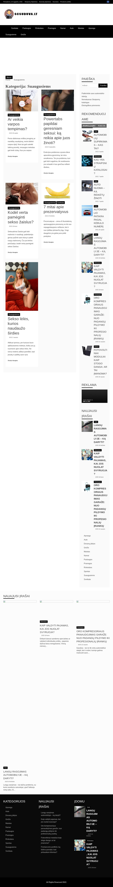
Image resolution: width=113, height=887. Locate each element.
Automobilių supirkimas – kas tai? (100, 141)
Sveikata (14, 28)
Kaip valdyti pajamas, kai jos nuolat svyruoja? (100, 276)
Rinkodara (39, 28)
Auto (72, 28)
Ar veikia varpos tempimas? (17, 124)
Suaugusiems (11, 34)
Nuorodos (56, 2)
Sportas (87, 571)
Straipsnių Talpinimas (31, 2)
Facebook (108, 2)
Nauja (101, 126)
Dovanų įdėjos (89, 544)
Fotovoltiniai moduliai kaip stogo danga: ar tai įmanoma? (51, 840)
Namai (63, 28)
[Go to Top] (110, 884)
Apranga (92, 28)
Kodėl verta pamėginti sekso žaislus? (21, 217)
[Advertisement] (56, 54)
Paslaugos (27, 28)
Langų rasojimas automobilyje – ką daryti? (15, 775)
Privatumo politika (65, 2)
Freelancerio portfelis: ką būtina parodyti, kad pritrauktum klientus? (50, 849)
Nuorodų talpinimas (45, 2)
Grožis (23, 34)
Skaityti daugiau (13, 156)
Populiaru (89, 126)
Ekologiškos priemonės (91, 105)
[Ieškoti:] (94, 85)
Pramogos (52, 28)
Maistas (81, 28)
